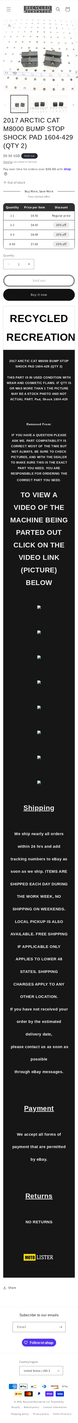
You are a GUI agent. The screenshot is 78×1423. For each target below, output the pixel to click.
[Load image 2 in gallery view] (38, 104)
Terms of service (62, 1413)
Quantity (8, 255)
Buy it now (39, 295)
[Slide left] (5, 105)
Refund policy (31, 1407)
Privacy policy (41, 1413)
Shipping (7, 161)
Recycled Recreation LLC (36, 1401)
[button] (8, 9)
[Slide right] (73, 105)
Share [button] (12, 1288)
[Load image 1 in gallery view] (19, 104)
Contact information (55, 1407)
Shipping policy (20, 1413)
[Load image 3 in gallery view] (58, 104)
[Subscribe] (60, 1327)
